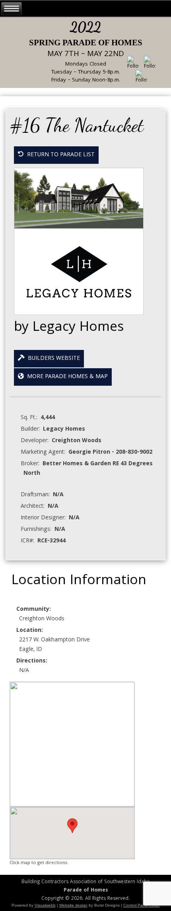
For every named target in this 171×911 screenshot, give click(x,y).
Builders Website (52, 358)
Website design (73, 905)
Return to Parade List (59, 155)
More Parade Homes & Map (66, 377)
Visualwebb (45, 905)
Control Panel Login (141, 905)
